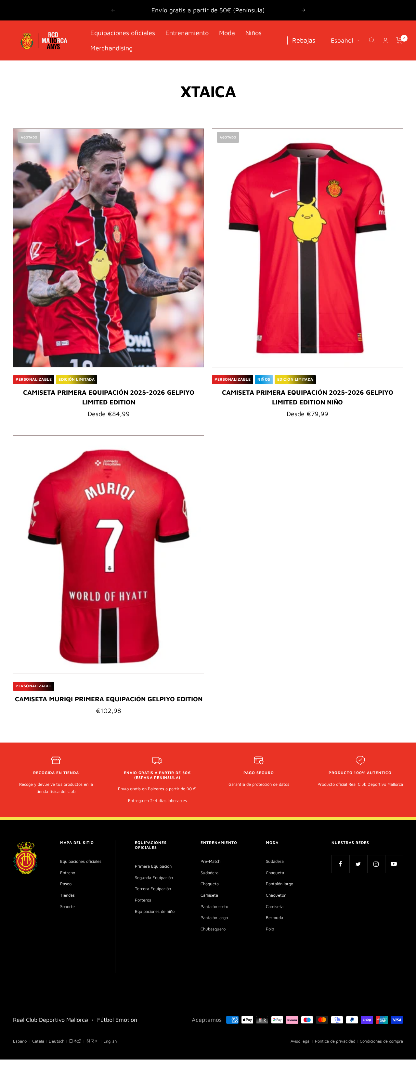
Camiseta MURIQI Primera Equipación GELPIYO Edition (108, 699)
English (110, 1041)
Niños (253, 32)
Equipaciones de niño (155, 911)
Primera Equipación (153, 866)
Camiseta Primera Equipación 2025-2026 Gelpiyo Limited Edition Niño (307, 397)
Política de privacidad (335, 1041)
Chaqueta (210, 883)
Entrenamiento (187, 32)
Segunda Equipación (154, 877)
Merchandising (111, 47)
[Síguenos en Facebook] (340, 864)
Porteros (143, 899)
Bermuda (274, 917)
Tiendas (67, 895)
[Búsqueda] (372, 40)
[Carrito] (399, 40)
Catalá (38, 1041)
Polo (270, 928)
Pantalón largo (214, 917)
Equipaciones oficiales (122, 32)
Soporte (67, 906)
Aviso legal (300, 1041)
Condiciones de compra (381, 1041)
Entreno (67, 872)
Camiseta (209, 895)
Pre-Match (210, 861)
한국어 (92, 1041)
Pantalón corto (214, 906)
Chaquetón (276, 895)
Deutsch (56, 1041)
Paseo (66, 883)
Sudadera (209, 872)
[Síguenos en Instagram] (376, 864)
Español (342, 40)
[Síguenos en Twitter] (358, 864)
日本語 (75, 1041)
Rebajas (303, 40)
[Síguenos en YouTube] (394, 864)
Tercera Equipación (153, 888)
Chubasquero (213, 928)
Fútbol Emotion (117, 1019)
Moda (227, 32)
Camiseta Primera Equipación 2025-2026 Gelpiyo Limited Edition (108, 397)
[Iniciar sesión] (385, 40)
